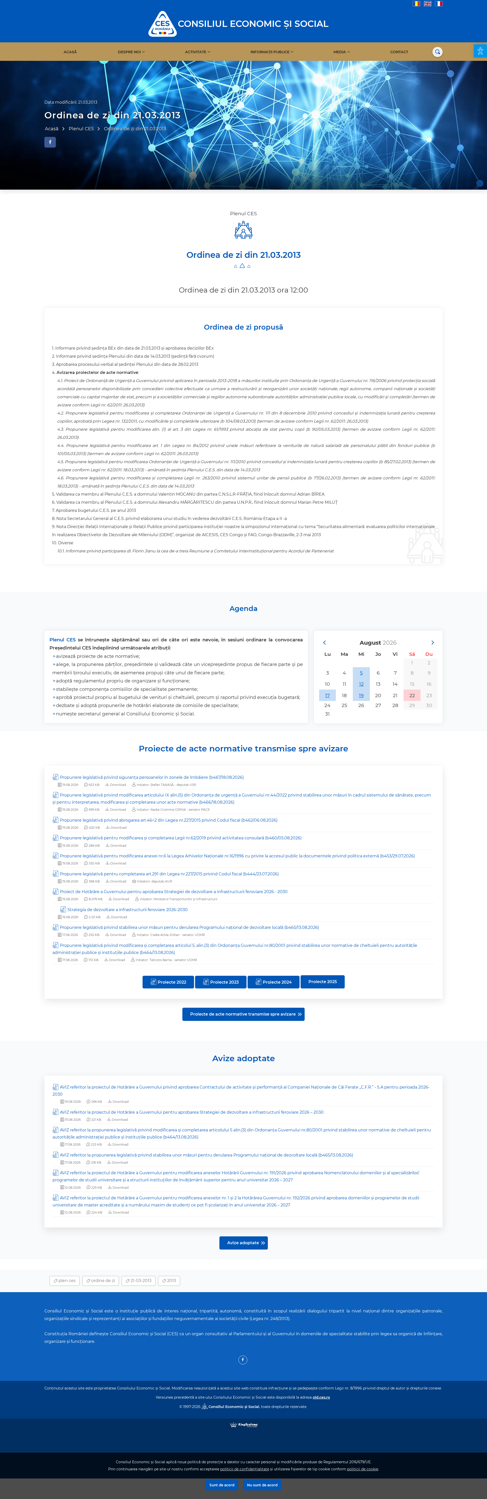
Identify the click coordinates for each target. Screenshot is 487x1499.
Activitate (195, 52)
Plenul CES (62, 640)
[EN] (427, 3)
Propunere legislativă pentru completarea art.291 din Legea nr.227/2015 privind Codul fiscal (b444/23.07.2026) (169, 874)
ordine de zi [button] (102, 1280)
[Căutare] (437, 52)
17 (327, 695)
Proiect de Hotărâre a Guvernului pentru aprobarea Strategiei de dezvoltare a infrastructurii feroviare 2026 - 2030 (174, 891)
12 (361, 684)
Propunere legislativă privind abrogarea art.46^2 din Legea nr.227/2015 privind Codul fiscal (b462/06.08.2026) (168, 820)
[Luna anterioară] (324, 643)
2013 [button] (171, 1280)
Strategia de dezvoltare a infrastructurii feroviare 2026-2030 (127, 909)
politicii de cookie (362, 1469)
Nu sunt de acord (262, 1485)
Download (117, 785)
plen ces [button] (67, 1280)
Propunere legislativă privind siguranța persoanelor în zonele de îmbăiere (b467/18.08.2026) (152, 777)
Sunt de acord (222, 1485)
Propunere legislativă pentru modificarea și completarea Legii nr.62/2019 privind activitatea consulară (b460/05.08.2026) (181, 838)
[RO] (416, 3)
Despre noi (129, 52)
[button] (480, 51)
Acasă (70, 52)
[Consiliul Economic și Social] (162, 23)
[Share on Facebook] (50, 142)
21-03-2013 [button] (140, 1280)
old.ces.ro (321, 1397)
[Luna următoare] (432, 643)
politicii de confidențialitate (244, 1469)
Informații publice (270, 52)
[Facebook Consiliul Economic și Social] (242, 1360)
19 (361, 695)
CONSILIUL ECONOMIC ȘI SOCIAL (253, 23)
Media (340, 52)
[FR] (439, 3)
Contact (399, 52)
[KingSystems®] (243, 1424)
